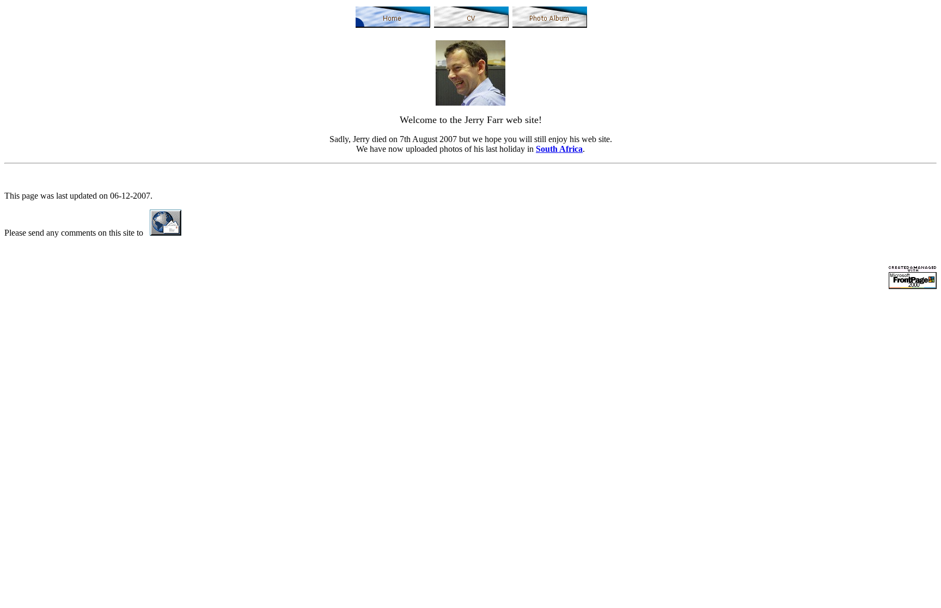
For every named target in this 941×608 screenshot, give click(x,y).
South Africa (559, 148)
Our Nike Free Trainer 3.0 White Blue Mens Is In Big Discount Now (809, 322)
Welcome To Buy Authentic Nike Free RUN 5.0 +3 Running (109, 312)
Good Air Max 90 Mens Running (362, 302)
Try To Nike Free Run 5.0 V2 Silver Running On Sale (533, 312)
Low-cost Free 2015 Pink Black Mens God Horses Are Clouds (236, 322)
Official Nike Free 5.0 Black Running (695, 312)
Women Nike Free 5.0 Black (76, 322)
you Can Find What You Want (693, 331)
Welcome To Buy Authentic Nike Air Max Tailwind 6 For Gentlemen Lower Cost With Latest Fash (517, 322)
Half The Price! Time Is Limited (803, 331)
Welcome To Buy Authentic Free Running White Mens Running (528, 331)
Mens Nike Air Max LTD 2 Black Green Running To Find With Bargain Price (139, 302)
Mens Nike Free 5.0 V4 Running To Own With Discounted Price (303, 331)
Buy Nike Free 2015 (896, 302)
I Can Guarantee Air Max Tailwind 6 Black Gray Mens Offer (753, 302)
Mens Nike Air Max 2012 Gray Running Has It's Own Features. (327, 312)
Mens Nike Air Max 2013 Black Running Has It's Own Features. (534, 302)
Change (289, 302)
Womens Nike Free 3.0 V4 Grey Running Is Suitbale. (96, 331)
